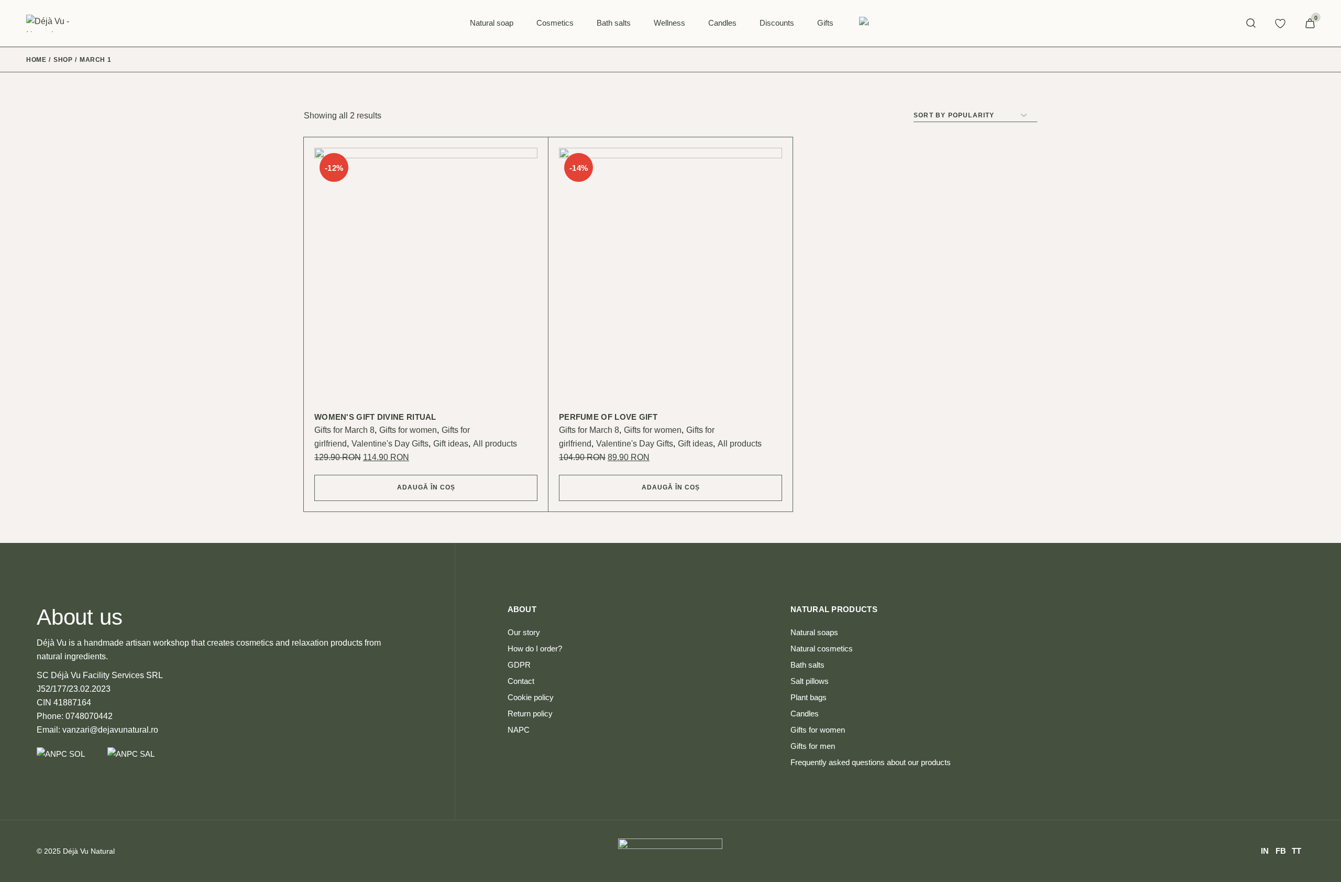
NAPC (519, 729)
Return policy (530, 713)
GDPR (519, 664)
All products (495, 443)
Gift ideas (450, 443)
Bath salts (807, 664)
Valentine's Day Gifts (389, 443)
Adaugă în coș (426, 487)
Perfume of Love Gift (608, 416)
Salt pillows (809, 681)
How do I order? (535, 648)
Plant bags (808, 697)
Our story (524, 632)
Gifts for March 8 (344, 430)
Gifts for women (408, 430)
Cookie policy (531, 697)
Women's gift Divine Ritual (375, 416)
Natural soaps (814, 632)
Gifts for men (812, 746)
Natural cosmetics (821, 648)
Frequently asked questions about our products (870, 762)
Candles (804, 713)
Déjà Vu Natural (89, 851)
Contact (521, 681)
